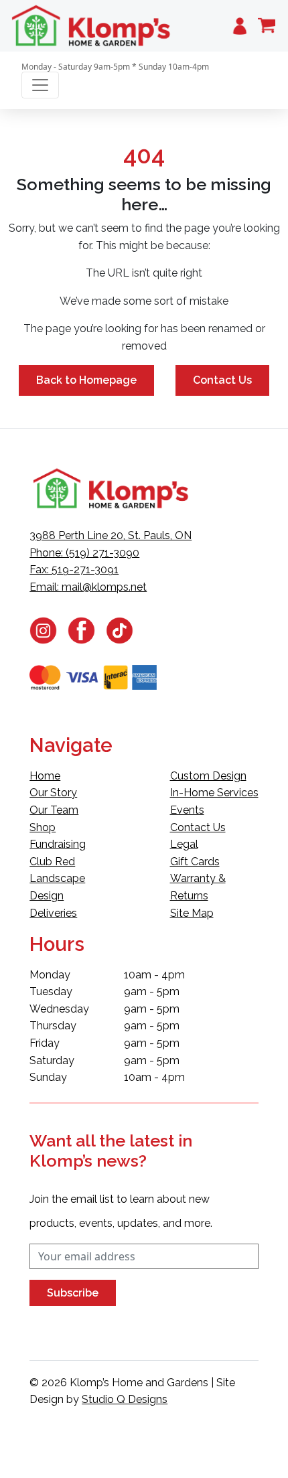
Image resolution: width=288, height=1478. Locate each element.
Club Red (52, 861)
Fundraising (57, 844)
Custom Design (208, 775)
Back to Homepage (86, 380)
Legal (184, 844)
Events (187, 810)
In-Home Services (214, 792)
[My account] (239, 26)
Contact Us (222, 380)
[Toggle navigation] (40, 85)
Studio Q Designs (124, 1399)
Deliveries (53, 913)
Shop (42, 827)
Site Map (192, 913)
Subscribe (72, 1292)
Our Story (53, 792)
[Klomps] (91, 26)
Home (44, 775)
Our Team (53, 810)
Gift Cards (195, 861)
